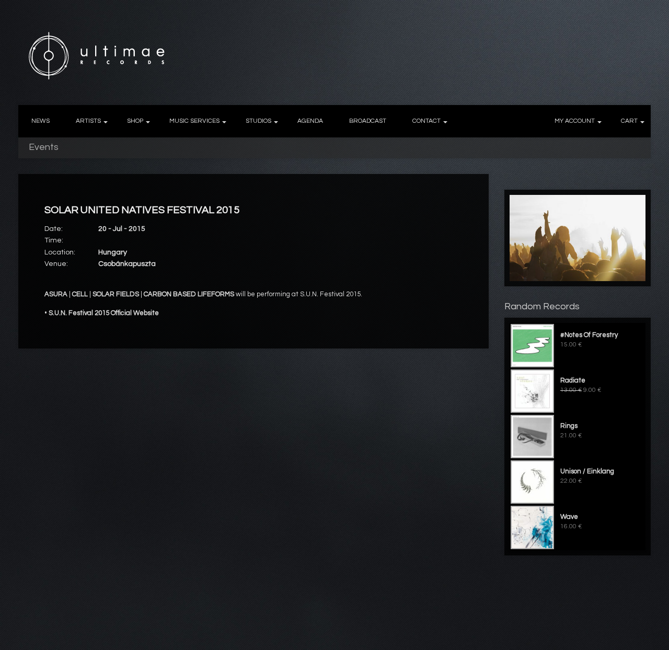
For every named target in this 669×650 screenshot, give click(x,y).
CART (629, 121)
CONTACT (426, 121)
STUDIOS (258, 121)
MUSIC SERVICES (194, 121)
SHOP (135, 121)
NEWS (40, 121)
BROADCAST (367, 121)
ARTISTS (88, 121)
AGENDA (310, 121)
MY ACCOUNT (575, 121)
